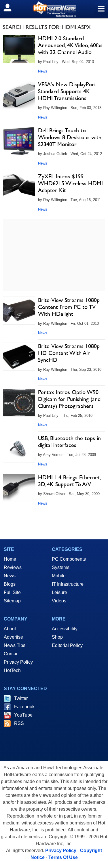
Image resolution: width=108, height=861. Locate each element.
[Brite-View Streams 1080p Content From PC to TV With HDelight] (19, 310)
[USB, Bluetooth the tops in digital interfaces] (19, 449)
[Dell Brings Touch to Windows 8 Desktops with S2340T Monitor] (19, 141)
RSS (19, 723)
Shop (57, 637)
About (10, 628)
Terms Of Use (63, 857)
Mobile (59, 575)
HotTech (12, 670)
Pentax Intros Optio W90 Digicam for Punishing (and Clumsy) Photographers (69, 399)
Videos (59, 600)
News (42, 71)
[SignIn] (11, 7)
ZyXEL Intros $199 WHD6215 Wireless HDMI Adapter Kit (70, 183)
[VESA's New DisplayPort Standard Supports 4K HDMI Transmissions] (19, 95)
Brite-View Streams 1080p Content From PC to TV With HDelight (69, 307)
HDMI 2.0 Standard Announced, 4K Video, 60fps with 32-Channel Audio (70, 45)
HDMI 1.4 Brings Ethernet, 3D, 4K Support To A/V (69, 481)
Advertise (13, 637)
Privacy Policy (18, 662)
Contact (12, 653)
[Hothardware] (54, 9)
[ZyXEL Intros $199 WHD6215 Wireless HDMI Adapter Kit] (19, 187)
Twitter (21, 698)
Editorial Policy (67, 645)
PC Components (69, 559)
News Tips (14, 645)
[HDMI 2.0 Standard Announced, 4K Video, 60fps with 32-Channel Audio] (19, 49)
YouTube (23, 715)
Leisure (59, 592)
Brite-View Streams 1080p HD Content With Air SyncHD (69, 353)
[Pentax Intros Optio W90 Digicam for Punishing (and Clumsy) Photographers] (19, 403)
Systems (60, 567)
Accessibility (64, 628)
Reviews (13, 567)
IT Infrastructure (68, 584)
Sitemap (12, 600)
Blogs (10, 584)
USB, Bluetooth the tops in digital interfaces (69, 441)
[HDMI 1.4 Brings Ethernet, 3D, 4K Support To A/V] (19, 488)
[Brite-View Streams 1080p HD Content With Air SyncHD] (19, 357)
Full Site (12, 592)
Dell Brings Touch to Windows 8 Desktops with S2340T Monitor (69, 137)
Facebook (24, 706)
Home (10, 559)
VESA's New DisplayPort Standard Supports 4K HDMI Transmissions (67, 91)
